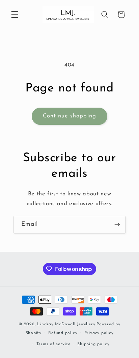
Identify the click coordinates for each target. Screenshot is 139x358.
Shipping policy (93, 344)
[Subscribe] (117, 224)
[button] (15, 14)
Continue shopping (69, 116)
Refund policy (62, 333)
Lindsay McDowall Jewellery (66, 324)
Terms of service (53, 344)
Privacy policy (99, 333)
